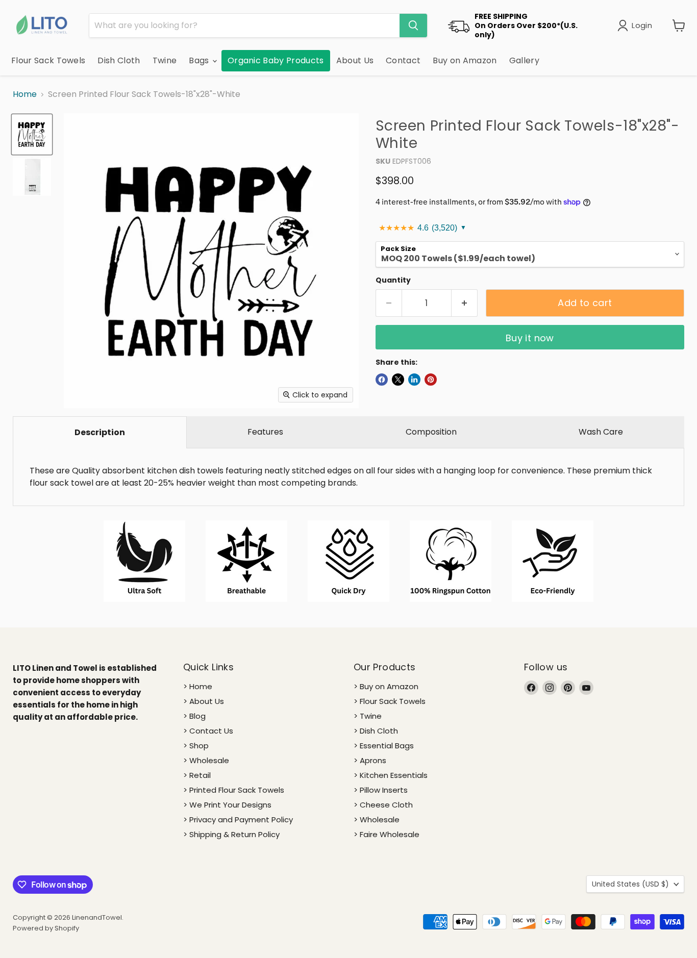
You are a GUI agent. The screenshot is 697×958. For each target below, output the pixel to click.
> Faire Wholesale (386, 834)
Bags (200, 60)
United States (630, 884)
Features (265, 432)
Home (25, 94)
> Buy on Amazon (386, 686)
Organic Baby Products (276, 60)
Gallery (524, 60)
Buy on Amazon (464, 60)
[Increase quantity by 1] (465, 303)
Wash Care (601, 432)
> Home (197, 686)
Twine (165, 60)
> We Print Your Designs (227, 804)
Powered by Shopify (46, 928)
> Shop (196, 745)
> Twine (368, 716)
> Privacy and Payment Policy (238, 819)
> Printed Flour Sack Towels (233, 790)
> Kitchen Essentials (391, 775)
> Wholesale (206, 760)
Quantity (393, 280)
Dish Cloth (118, 60)
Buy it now (530, 338)
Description (99, 432)
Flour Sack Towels (48, 60)
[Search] (413, 25)
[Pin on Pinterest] (431, 379)
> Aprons (370, 760)
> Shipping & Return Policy (231, 834)
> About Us (203, 701)
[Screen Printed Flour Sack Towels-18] (32, 134)
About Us (355, 60)
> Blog (194, 716)
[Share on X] (398, 379)
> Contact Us (208, 730)
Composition (431, 432)
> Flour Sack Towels (390, 701)
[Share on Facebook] (382, 379)
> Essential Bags (384, 745)
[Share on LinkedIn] (414, 379)
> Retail (197, 775)
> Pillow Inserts (381, 790)
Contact (403, 60)
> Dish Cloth (376, 730)
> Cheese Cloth (383, 804)
